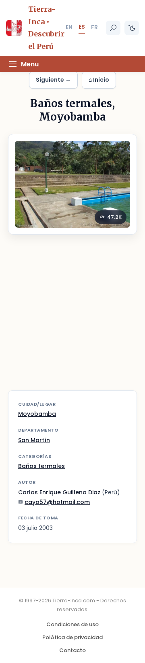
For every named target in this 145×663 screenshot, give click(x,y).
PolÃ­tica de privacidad (72, 637)
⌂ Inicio (99, 80)
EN (69, 27)
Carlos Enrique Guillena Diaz (59, 492)
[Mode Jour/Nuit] (131, 28)
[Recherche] (113, 28)
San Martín (34, 440)
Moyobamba (37, 414)
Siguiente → (53, 80)
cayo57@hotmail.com (57, 502)
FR (94, 27)
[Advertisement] (72, 317)
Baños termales (41, 466)
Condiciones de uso (72, 624)
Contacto (72, 650)
